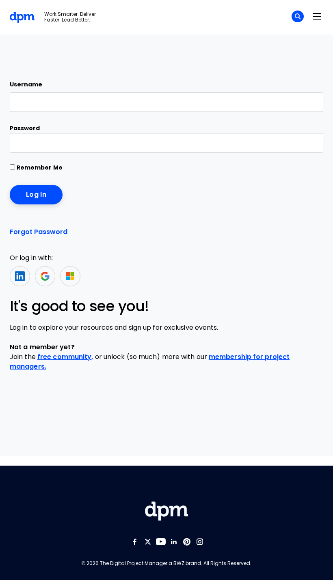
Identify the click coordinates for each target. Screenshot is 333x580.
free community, (65, 356)
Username (26, 84)
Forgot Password (38, 231)
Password (25, 128)
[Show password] (310, 143)
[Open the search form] (298, 18)
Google (45, 276)
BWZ (178, 563)
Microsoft (70, 276)
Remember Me (39, 167)
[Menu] (316, 17)
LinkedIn (20, 276)
